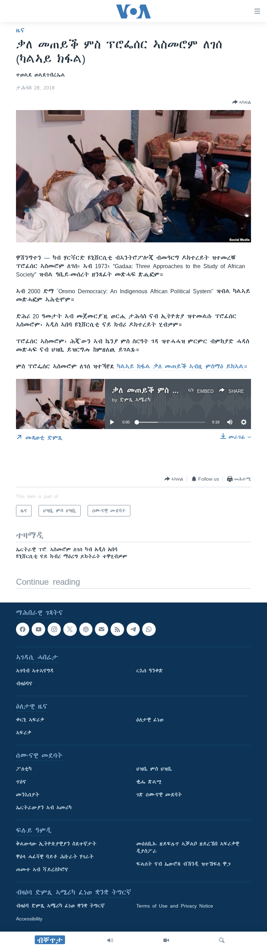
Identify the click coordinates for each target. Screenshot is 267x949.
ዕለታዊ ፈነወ (149, 720)
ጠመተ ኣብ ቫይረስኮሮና (42, 869)
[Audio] (110, 940)
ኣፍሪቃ (23, 733)
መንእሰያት (27, 795)
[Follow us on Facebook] (22, 629)
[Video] (166, 940)
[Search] (221, 940)
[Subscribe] (101, 629)
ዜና (20, 30)
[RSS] (117, 629)
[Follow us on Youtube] (38, 629)
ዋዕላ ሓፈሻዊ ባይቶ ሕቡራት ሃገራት (55, 857)
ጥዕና (21, 782)
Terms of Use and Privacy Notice (174, 906)
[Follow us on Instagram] (54, 629)
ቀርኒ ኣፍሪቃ (30, 720)
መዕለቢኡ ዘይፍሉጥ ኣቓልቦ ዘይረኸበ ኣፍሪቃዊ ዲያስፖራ (187, 847)
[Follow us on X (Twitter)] (69, 629)
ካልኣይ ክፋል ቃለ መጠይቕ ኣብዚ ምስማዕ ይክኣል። (182, 366)
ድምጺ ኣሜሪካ (135, 400)
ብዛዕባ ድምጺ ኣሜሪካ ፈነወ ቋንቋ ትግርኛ (60, 906)
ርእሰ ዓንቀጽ (149, 671)
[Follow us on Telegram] (133, 629)
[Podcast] (85, 629)
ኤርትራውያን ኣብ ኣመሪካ (44, 807)
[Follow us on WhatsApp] (148, 629)
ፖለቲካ (24, 769)
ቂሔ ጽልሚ (149, 782)
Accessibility (29, 919)
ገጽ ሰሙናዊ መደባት (159, 795)
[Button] (241, 102)
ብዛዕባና (24, 683)
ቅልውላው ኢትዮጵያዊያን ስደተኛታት (56, 844)
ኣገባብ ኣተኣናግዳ (35, 671)
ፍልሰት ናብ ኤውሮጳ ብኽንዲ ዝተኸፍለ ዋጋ (183, 864)
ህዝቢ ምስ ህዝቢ (154, 769)
